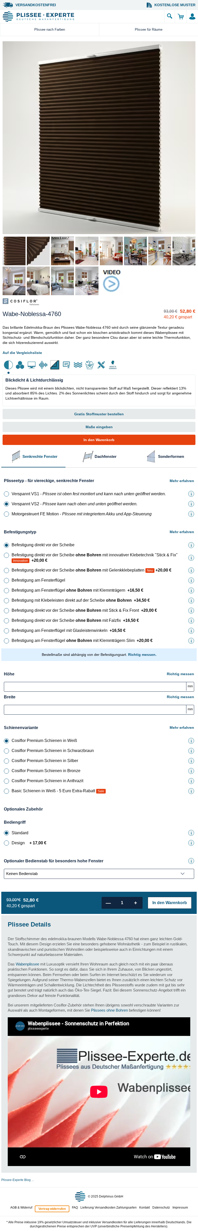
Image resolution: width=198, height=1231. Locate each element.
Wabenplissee (27, 964)
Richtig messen (180, 674)
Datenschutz (161, 1207)
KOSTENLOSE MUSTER (174, 5)
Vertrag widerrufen (52, 1209)
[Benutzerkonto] (192, 16)
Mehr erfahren (182, 481)
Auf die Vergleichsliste (22, 353)
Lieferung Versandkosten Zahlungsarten (108, 1207)
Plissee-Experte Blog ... (17, 1180)
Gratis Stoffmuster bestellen (99, 414)
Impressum (180, 1207)
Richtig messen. (142, 654)
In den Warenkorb (99, 440)
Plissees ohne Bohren (109, 1010)
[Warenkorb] (180, 16)
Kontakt (144, 1207)
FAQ (75, 1207)
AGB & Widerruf (21, 1207)
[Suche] (169, 16)
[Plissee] (82, 16)
